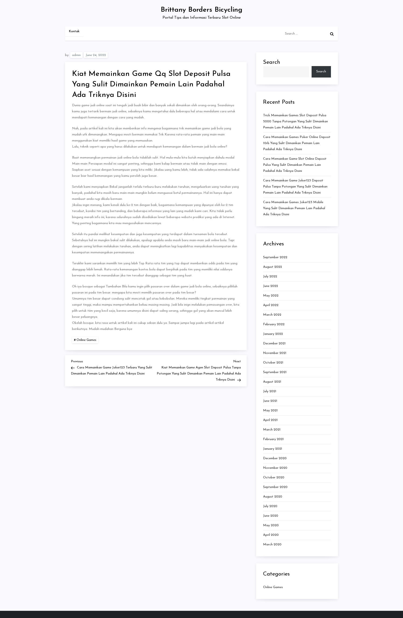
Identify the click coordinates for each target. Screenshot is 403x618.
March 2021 (272, 429)
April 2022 (270, 305)
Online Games (86, 340)
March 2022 (272, 315)
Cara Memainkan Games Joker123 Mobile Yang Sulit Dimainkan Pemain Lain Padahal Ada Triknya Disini (294, 208)
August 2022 (272, 267)
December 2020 (275, 458)
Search (271, 62)
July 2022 (270, 276)
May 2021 (270, 410)
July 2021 (269, 391)
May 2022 (270, 295)
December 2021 (274, 343)
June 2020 (270, 516)
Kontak (74, 31)
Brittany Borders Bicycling (201, 10)
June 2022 (270, 286)
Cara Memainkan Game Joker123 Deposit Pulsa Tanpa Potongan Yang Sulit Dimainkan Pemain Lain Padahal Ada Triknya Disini (295, 186)
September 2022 (275, 257)
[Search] (332, 34)
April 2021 (270, 420)
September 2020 (275, 487)
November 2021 (274, 353)
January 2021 (272, 449)
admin (76, 55)
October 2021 (273, 362)
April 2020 (271, 535)
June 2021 (270, 401)
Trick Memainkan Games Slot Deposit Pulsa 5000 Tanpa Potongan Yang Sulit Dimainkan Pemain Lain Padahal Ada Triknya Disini (295, 121)
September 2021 (275, 372)
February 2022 (274, 324)
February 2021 (273, 439)
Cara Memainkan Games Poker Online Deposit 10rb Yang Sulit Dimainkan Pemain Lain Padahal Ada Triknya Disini (296, 143)
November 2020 (275, 468)
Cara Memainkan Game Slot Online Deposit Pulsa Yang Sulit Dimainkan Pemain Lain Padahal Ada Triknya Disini (295, 165)
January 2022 (273, 334)
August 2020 (272, 496)
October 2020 (273, 477)
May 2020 (271, 525)
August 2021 (272, 382)
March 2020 (272, 544)
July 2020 (270, 506)
